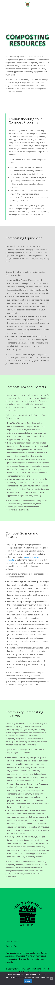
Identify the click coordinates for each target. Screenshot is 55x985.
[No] (51, 978)
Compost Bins (11, 946)
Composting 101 (12, 941)
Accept (28, 981)
